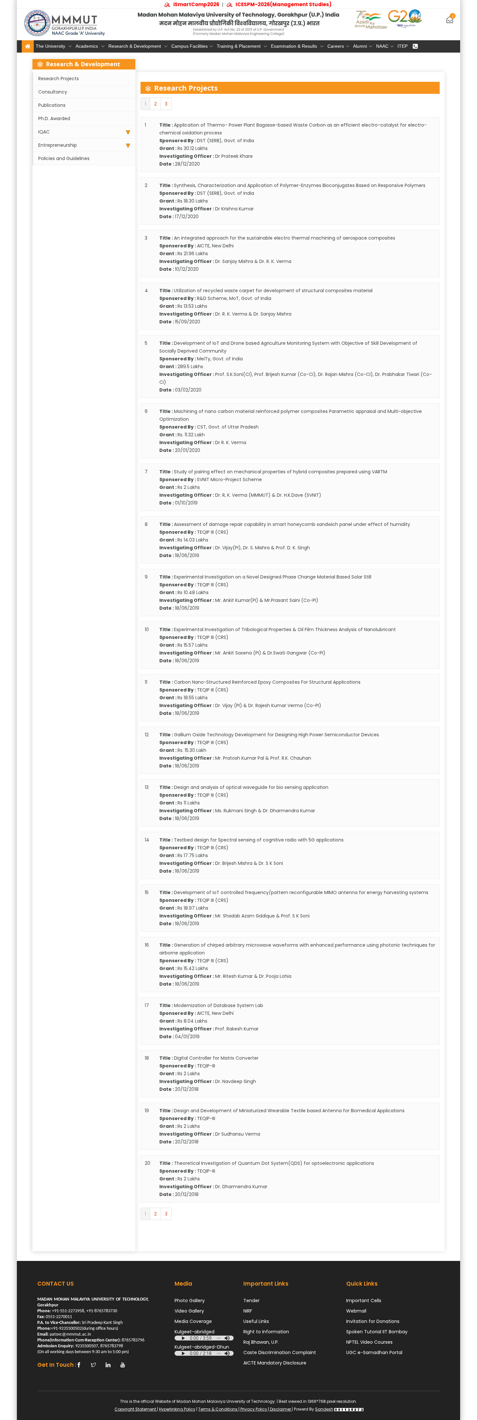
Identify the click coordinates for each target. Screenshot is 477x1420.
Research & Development (135, 46)
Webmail (356, 1311)
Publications (52, 105)
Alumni (360, 46)
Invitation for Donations (372, 1321)
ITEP (403, 46)
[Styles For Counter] (348, 1409)
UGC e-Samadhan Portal (374, 1352)
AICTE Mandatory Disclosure (274, 1363)
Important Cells (363, 1300)
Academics (87, 46)
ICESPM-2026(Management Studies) (274, 4)
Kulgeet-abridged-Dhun (202, 1347)
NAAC (382, 46)
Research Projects (58, 78)
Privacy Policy (253, 1409)
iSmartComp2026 (186, 4)
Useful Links (256, 1321)
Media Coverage (193, 1321)
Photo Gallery (190, 1300)
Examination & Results (294, 46)
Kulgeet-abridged (194, 1331)
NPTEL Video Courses (369, 1342)
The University (51, 46)
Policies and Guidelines (64, 158)
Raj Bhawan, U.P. (261, 1342)
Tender (251, 1300)
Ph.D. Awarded (54, 118)
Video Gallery (189, 1311)
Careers (335, 46)
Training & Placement (239, 46)
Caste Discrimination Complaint (279, 1352)
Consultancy (52, 92)
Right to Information (266, 1331)
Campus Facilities (189, 46)
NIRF (247, 1311)
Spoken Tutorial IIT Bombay (377, 1331)
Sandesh (324, 1409)
